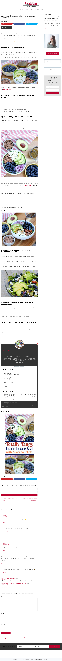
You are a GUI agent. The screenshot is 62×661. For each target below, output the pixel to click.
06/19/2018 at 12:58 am (5, 535)
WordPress (39, 659)
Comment (3, 596)
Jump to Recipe (7, 27)
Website (3, 624)
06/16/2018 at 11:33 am (7, 516)
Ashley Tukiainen (4, 534)
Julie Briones (8, 524)
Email (2, 619)
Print (19, 366)
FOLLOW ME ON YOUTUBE (52, 53)
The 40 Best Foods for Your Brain (19, 100)
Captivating (28, 659)
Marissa (5, 515)
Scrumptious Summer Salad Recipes (8, 578)
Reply (2, 512)
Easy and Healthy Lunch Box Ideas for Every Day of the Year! (14, 583)
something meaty (29, 185)
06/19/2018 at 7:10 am (7, 544)
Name (2, 613)
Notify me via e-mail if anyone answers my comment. (14, 630)
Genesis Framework (34, 659)
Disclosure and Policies (45, 659)
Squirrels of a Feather (31, 4)
